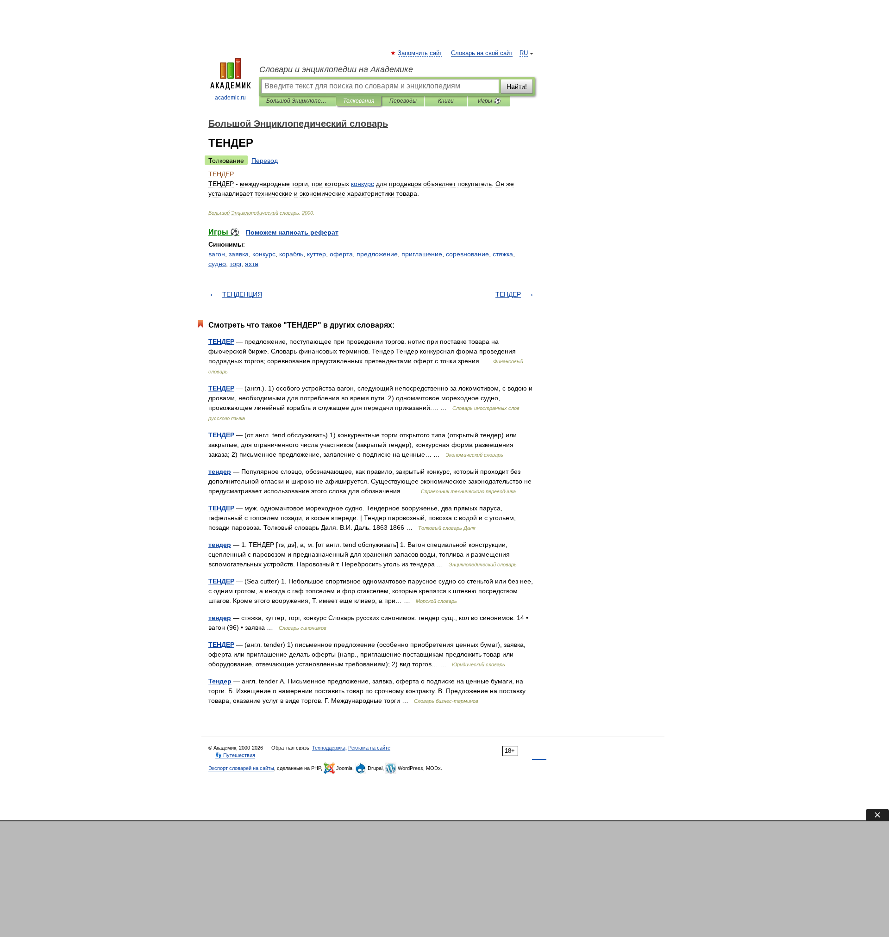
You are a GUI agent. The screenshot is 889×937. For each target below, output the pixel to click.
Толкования (358, 101)
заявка (239, 254)
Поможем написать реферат (292, 232)
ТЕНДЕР (508, 294)
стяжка (503, 254)
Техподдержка (328, 748)
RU (524, 53)
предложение (377, 254)
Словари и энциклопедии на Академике (336, 69)
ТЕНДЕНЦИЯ (242, 294)
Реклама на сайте (369, 748)
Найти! (517, 86)
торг (235, 263)
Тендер (220, 681)
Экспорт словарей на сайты (241, 768)
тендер (219, 471)
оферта (341, 254)
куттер (316, 254)
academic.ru (230, 97)
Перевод (264, 160)
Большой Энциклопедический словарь (297, 101)
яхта (251, 263)
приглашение (421, 254)
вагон (216, 254)
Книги (446, 101)
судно (217, 263)
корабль (291, 254)
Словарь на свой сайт (482, 53)
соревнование (467, 254)
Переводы (403, 101)
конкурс (263, 254)
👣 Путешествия (235, 755)
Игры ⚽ (489, 101)
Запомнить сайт (420, 53)
